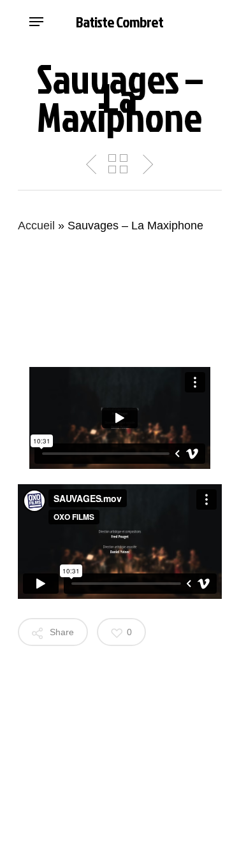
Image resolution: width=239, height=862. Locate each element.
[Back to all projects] (117, 164)
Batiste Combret (119, 21)
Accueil (36, 225)
